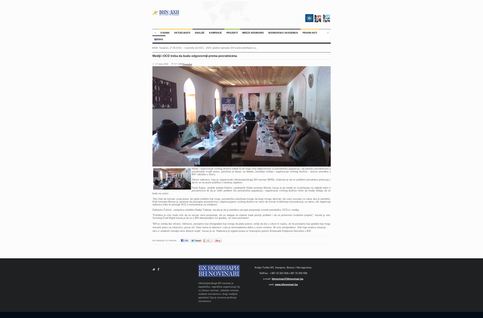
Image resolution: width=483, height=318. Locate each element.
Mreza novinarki (253, 32)
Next (156, 48)
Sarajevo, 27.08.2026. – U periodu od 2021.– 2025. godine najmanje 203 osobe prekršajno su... (208, 48)
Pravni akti (310, 32)
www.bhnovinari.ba (286, 284)
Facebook (158, 269)
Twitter (153, 269)
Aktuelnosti (182, 32)
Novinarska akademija (283, 32)
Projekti (232, 32)
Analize (200, 32)
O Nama (165, 32)
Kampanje (215, 32)
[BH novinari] (166, 13)
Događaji (187, 64)
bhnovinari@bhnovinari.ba (287, 278)
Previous (153, 48)
